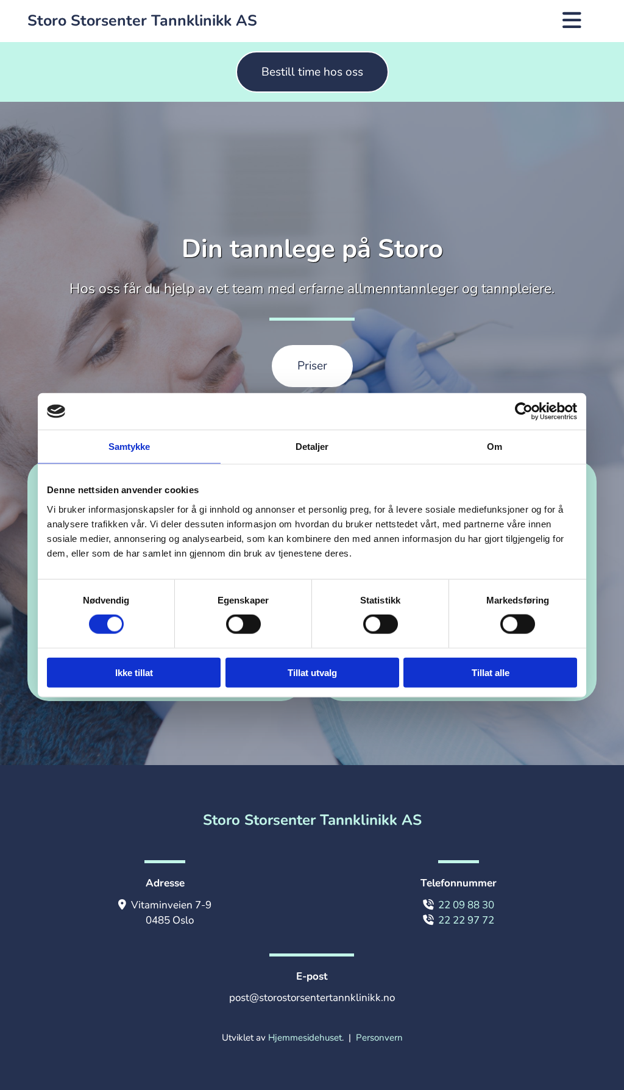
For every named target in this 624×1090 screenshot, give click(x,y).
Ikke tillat (134, 672)
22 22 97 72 (466, 920)
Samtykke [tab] (129, 446)
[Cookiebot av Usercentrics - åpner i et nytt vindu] (523, 411)
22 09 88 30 (466, 905)
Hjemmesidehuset (305, 1037)
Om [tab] (494, 446)
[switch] (243, 624)
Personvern (379, 1037)
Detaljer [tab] (312, 446)
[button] (312, 72)
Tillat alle (490, 672)
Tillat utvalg (312, 672)
